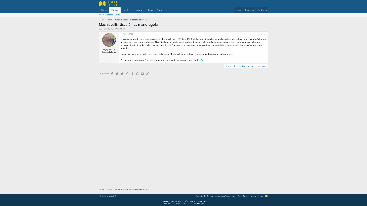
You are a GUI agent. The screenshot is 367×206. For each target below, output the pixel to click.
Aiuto (253, 196)
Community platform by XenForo (183, 201)
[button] (131, 10)
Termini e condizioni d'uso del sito (221, 196)
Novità (126, 9)
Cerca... (118, 14)
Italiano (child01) (108, 196)
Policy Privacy (243, 196)
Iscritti (139, 9)
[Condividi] (261, 34)
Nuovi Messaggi (106, 14)
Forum (114, 9)
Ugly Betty (105, 28)
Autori (160, 9)
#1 (265, 34)
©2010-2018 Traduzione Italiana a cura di (184, 203)
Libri (150, 9)
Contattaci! (200, 196)
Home (104, 9)
